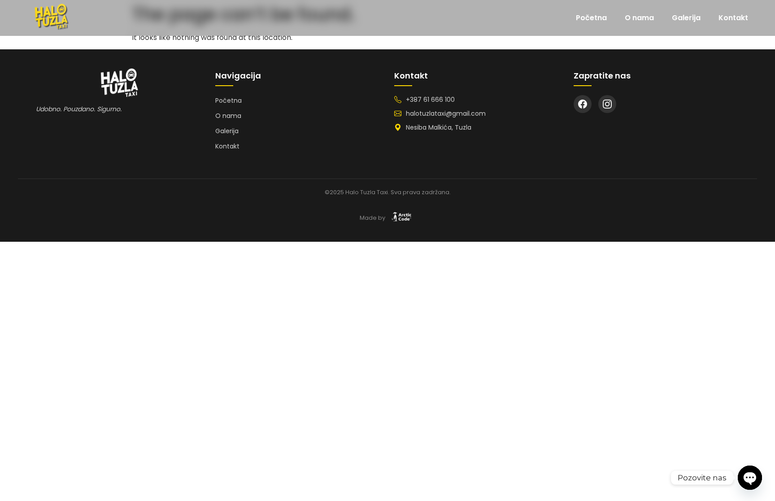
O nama (639, 18)
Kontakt (733, 18)
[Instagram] (607, 104)
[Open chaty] (750, 478)
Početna (591, 18)
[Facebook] (583, 104)
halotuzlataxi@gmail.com (446, 113)
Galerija (686, 18)
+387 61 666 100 (430, 99)
